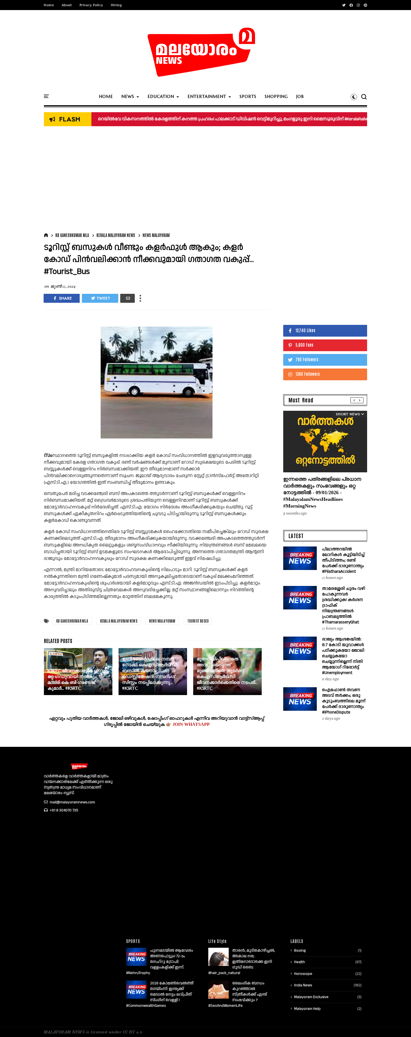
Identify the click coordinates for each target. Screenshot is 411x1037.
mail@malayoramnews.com (72, 802)
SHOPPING (276, 96)
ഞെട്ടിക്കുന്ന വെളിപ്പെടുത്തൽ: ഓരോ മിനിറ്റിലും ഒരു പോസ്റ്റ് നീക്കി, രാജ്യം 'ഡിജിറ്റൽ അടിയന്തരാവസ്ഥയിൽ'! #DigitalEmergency (226, 119)
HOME (106, 96)
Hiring (116, 5)
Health (299, 962)
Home (49, 5)
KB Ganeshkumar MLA (72, 235)
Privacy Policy (91, 5)
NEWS (127, 96)
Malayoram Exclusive (311, 997)
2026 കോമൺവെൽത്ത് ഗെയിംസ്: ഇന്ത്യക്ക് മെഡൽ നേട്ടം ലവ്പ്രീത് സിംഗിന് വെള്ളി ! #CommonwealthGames (159, 994)
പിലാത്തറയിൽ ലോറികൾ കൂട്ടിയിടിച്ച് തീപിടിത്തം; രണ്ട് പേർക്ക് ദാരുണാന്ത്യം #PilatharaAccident (343, 560)
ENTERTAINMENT (207, 96)
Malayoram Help (307, 1009)
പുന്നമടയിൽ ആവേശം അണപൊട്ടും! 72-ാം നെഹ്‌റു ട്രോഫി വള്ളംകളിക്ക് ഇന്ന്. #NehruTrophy (159, 962)
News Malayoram (156, 235)
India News (303, 985)
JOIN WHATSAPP (191, 724)
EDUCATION (161, 96)
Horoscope (303, 974)
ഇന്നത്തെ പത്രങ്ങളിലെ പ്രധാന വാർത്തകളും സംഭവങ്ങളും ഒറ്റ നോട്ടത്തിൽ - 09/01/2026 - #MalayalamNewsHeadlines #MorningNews (322, 492)
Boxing (300, 950)
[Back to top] (397, 1024)
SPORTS (248, 96)
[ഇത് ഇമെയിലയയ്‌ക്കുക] (127, 298)
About (67, 5)
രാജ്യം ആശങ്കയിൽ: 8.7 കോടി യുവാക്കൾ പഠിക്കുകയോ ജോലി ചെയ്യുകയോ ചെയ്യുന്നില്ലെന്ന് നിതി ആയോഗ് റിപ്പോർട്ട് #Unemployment (343, 656)
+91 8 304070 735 (63, 810)
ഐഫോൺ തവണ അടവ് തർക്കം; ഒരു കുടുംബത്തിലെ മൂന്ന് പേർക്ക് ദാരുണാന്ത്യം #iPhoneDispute (343, 701)
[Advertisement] (156, 181)
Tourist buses (198, 620)
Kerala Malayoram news (115, 235)
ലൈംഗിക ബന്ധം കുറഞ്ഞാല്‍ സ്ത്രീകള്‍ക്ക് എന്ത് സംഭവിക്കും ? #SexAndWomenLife (237, 994)
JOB (300, 96)
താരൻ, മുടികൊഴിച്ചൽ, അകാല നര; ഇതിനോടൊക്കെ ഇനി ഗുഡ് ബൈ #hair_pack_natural (241, 962)
